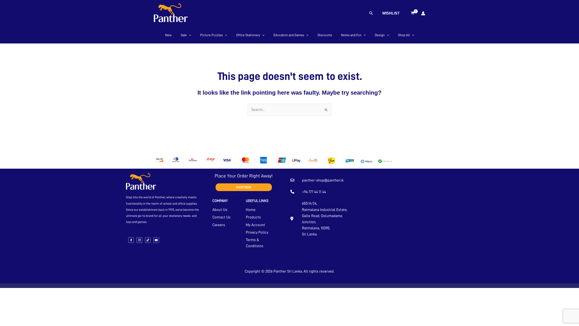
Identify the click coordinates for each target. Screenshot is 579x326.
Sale (184, 35)
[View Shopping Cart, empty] (413, 13)
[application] (189, 35)
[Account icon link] (423, 13)
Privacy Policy (257, 232)
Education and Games (288, 35)
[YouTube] (156, 240)
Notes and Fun (351, 35)
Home (251, 210)
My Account (255, 225)
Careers (218, 225)
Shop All (404, 35)
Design (380, 35)
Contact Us (221, 217)
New (168, 35)
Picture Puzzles (211, 35)
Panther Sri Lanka (287, 271)
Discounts (325, 35)
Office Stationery (248, 35)
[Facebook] (131, 240)
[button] (371, 13)
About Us (219, 210)
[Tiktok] (148, 240)
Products (253, 217)
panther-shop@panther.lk (323, 180)
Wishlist (391, 13)
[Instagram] (139, 240)
